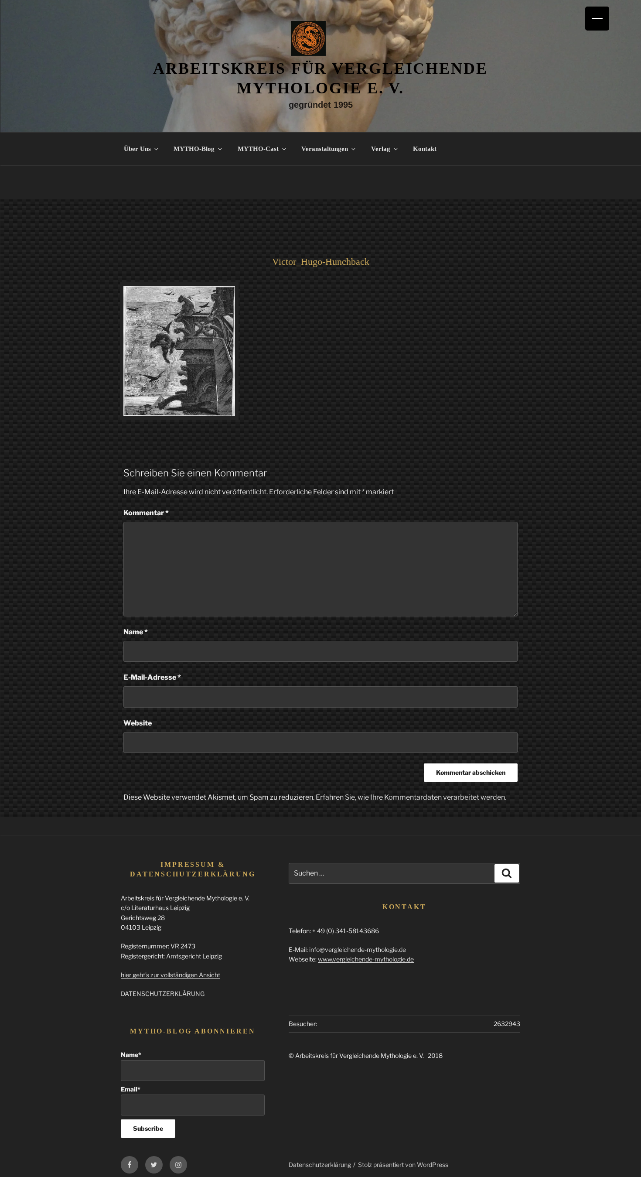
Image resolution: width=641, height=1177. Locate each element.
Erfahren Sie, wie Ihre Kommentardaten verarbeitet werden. (411, 797)
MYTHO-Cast (258, 148)
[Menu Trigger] (597, 19)
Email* (130, 1089)
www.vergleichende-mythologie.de (366, 959)
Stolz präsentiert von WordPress (403, 1164)
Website (137, 723)
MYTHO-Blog (194, 148)
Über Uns (137, 148)
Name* (131, 1054)
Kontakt (424, 148)
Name (135, 632)
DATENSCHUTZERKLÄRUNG (163, 993)
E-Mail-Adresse (152, 677)
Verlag (380, 148)
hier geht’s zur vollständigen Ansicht (170, 975)
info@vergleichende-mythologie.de (357, 949)
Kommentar (146, 513)
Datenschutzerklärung (320, 1164)
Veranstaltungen (324, 148)
